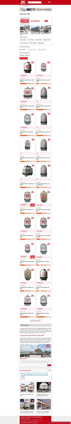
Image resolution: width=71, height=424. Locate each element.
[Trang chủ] (20, 5)
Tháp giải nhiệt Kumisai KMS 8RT (27, 262)
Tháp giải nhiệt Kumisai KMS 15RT (43, 80)
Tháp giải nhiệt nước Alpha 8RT (42, 262)
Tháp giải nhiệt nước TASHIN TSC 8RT (43, 236)
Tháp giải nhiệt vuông (35, 33)
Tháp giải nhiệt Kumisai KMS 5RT (43, 210)
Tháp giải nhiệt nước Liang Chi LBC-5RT (42, 184)
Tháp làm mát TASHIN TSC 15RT (26, 236)
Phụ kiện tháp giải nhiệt (24, 34)
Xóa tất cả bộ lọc (23, 58)
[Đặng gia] (23, 2)
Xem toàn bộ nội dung (35, 356)
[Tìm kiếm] (42, 2)
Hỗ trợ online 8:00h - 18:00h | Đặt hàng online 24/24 (58, 422)
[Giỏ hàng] (48, 2)
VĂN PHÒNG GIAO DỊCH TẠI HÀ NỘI (29, 422)
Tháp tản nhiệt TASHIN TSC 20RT (43, 288)
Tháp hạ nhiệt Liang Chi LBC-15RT (43, 158)
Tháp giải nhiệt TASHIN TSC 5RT (27, 288)
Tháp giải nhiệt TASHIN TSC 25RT (27, 314)
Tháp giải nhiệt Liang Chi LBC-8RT (43, 132)
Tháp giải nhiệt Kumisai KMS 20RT (27, 80)
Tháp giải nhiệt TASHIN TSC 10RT (27, 210)
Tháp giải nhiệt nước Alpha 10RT (42, 314)
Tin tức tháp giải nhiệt (25, 370)
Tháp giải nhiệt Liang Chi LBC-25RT (27, 184)
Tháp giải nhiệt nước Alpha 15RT (26, 132)
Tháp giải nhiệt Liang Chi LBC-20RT (27, 158)
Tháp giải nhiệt (25, 5)
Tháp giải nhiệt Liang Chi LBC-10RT (43, 106)
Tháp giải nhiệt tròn (45, 33)
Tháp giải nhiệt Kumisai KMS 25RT (27, 106)
